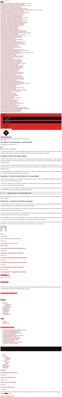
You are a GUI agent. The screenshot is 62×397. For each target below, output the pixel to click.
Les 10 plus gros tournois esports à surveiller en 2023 (10, 47)
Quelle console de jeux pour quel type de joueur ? (9, 26)
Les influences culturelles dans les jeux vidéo (9, 28)
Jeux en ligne (5, 116)
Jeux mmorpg (8, 117)
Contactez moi (27, 288)
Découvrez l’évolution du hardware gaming (8, 106)
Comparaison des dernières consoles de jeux (8, 44)
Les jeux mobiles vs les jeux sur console (8, 40)
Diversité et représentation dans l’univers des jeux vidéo (11, 111)
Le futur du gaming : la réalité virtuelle (7, 38)
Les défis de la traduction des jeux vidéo (8, 54)
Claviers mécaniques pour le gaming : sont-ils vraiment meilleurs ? (13, 43)
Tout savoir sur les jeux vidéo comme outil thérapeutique (11, 109)
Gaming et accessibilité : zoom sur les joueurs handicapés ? (11, 39)
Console (4, 120)
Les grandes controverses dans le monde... (9, 372)
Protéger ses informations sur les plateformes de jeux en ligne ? (12, 78)
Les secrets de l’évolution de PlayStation (8, 88)
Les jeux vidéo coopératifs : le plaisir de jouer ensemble (11, 18)
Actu (4, 114)
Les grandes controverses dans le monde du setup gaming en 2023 (13, 31)
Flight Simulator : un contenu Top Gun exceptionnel (10, 90)
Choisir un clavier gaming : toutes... (7, 386)
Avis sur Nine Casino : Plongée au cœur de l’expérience (11, 7)
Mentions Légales (6, 323)
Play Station (7, 121)
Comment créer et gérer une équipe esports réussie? (10, 29)
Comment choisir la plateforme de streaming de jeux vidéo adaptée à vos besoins (15, 3)
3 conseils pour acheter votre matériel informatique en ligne (11, 61)
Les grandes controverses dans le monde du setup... (13, 248)
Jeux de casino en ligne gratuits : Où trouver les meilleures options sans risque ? (15, 5)
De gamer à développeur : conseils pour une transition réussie (12, 72)
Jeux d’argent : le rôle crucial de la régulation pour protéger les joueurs (13, 8)
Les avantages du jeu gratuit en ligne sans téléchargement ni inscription (13, 21)
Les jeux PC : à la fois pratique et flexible (8, 100)
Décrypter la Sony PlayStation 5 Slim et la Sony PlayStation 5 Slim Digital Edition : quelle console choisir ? (21, 9)
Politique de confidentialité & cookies (7, 395)
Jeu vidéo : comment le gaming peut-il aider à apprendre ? (11, 73)
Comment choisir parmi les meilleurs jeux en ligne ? (10, 6)
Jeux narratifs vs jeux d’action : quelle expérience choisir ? (11, 56)
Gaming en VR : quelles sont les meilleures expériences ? (11, 20)
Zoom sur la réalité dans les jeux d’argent (8, 74)
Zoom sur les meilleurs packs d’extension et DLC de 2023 (11, 37)
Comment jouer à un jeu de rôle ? (6, 58)
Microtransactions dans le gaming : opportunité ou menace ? (11, 25)
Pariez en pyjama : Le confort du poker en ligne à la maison (11, 15)
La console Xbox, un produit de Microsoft (8, 93)
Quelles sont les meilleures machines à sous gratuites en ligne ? (12, 87)
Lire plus (10, 393)
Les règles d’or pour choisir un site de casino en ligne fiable (11, 14)
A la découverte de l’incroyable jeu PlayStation (9, 101)
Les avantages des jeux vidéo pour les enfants (9, 64)
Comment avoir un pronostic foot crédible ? (8, 86)
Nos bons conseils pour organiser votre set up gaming (10, 97)
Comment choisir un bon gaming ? (7, 98)
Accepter (6, 393)
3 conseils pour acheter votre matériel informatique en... (14, 257)
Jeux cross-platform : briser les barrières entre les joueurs (11, 66)
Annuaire (4, 322)
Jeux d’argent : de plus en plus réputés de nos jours (10, 51)
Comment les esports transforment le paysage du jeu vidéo (11, 49)
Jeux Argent (5, 123)
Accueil (4, 113)
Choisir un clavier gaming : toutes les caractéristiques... (14, 262)
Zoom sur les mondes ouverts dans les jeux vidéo (9, 69)
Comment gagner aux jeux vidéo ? (7, 48)
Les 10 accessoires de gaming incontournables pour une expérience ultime (14, 50)
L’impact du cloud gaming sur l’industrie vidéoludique (10, 36)
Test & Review (6, 127)
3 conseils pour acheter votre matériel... (8, 382)
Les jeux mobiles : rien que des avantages (8, 94)
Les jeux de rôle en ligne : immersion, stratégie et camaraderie (12, 82)
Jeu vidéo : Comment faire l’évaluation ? (8, 104)
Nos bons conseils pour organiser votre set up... (12, 267)
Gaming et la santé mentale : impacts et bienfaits (9, 53)
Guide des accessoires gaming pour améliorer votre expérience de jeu (13, 30)
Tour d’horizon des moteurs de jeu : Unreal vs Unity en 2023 (12, 10)
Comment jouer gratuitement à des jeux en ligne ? (9, 99)
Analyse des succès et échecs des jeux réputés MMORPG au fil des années (14, 108)
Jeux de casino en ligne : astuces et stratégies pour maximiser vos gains (13, 19)
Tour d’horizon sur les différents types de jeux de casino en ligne (12, 13)
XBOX (6, 122)
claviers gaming (5, 187)
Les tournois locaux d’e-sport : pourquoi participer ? (10, 105)
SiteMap (16, 350)
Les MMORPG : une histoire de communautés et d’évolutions (12, 24)
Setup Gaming (5, 125)
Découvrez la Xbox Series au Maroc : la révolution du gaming (12, 4)
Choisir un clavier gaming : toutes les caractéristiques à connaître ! (13, 63)
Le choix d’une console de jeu (6, 92)
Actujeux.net (2, 350)
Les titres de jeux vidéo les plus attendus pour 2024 (10, 81)
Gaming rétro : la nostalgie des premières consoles (10, 70)
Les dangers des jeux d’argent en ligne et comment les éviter (11, 42)
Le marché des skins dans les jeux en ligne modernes (10, 110)
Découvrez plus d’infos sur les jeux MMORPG (9, 95)
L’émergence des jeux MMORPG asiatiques (8, 27)
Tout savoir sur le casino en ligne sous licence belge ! (10, 84)
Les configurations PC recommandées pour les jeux (13, 271)
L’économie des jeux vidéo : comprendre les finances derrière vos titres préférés (15, 32)
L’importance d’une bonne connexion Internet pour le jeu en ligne (13, 41)
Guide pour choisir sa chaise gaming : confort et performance (12, 65)
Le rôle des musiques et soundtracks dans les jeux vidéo (11, 75)
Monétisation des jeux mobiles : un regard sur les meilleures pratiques (13, 107)
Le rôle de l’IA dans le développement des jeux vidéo (10, 62)
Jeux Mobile (7, 118)
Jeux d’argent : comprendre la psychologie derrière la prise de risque (13, 22)
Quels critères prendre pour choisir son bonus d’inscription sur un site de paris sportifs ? (17, 52)
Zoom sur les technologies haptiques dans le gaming (10, 59)
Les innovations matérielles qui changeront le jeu (9, 46)
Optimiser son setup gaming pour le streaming (9, 33)
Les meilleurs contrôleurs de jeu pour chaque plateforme (11, 76)
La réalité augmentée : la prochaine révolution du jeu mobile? (12, 77)
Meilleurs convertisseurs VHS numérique (8, 80)
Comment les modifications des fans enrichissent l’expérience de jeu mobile (14, 11)
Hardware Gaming (6, 124)
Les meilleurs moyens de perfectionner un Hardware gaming (12, 103)
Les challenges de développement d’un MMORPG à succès (11, 67)
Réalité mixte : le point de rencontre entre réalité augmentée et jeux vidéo (14, 17)
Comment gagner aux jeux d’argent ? (7, 96)
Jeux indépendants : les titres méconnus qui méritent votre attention (13, 35)
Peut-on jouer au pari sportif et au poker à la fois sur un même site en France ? (15, 83)
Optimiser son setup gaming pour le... (8, 377)
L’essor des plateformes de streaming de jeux (9, 71)
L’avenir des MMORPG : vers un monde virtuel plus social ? (12, 55)
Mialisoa (5, 144)
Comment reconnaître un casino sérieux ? (8, 85)
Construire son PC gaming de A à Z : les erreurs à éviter (11, 60)
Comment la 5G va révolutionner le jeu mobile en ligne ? (11, 16)
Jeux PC (7, 119)
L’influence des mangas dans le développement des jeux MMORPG (13, 89)
